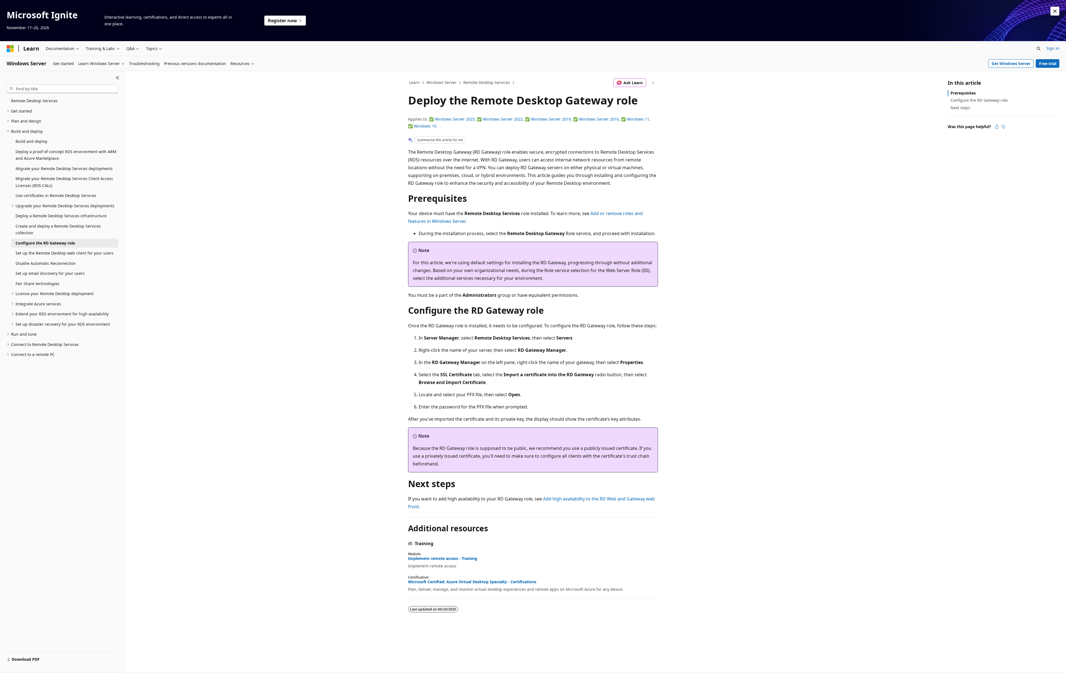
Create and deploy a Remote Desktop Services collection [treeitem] (58, 229)
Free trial (1047, 63)
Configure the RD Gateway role (979, 100)
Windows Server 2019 (551, 119)
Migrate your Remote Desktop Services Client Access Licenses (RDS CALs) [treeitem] (64, 182)
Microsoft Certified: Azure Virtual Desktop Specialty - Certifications (472, 581)
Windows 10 (425, 126)
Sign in (1052, 48)
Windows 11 (638, 119)
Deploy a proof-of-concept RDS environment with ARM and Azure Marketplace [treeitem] (66, 155)
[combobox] (62, 88)
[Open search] (1038, 49)
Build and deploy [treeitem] (31, 141)
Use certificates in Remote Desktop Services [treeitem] (56, 195)
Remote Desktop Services (486, 82)
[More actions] (653, 82)
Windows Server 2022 (503, 119)
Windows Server (441, 82)
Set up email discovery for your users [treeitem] (50, 273)
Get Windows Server (1011, 63)
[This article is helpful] (996, 126)
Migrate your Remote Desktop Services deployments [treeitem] (64, 168)
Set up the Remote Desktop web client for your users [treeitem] (65, 253)
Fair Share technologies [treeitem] (37, 283)
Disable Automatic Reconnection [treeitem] (46, 263)
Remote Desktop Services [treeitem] (34, 100)
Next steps (960, 107)
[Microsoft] (10, 48)
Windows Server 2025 (455, 119)
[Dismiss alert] (1054, 11)
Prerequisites (963, 93)
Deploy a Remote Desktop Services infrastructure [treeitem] (61, 215)
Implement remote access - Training (442, 558)
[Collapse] (117, 77)
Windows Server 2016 (599, 119)
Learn (414, 82)
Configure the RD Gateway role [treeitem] (45, 243)
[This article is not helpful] (1003, 126)
